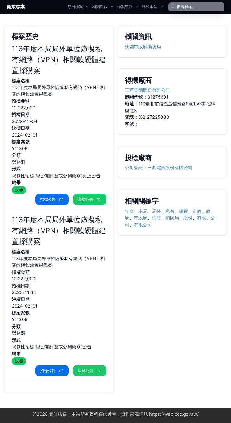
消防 (156, 218)
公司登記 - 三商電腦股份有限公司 (158, 167)
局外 (156, 211)
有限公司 (143, 225)
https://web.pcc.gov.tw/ (174, 414)
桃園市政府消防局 (143, 46)
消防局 (172, 218)
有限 (201, 218)
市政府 (140, 218)
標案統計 (125, 6)
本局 (142, 211)
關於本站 (149, 6)
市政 (197, 211)
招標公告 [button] (48, 199)
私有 (169, 211)
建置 (183, 211)
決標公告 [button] (85, 199)
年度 (129, 211)
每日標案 (75, 6)
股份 (187, 218)
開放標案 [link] (16, 6)
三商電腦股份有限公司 (147, 90)
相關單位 (100, 6)
